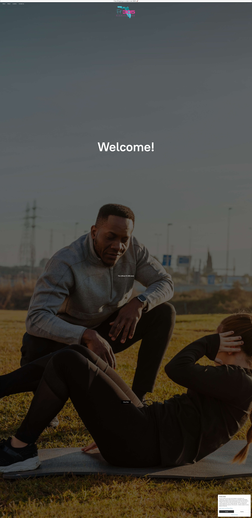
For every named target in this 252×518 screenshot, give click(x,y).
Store (4, 3)
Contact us (21, 3)
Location (15, 3)
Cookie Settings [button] (234, 514)
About (8, 3)
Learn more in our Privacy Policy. (226, 508)
